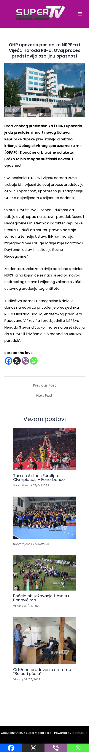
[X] (17, 361)
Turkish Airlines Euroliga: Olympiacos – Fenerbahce (39, 477)
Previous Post (44, 385)
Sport (17, 485)
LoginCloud (80, 733)
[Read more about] (44, 517)
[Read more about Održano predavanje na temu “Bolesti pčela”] (44, 640)
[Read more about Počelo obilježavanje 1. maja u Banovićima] (44, 573)
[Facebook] (8, 361)
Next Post (44, 395)
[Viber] (25, 361)
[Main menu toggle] (80, 14)
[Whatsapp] (34, 361)
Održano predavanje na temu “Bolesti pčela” (42, 671)
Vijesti (26, 485)
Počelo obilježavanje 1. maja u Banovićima (41, 597)
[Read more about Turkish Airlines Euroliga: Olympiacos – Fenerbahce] (44, 449)
